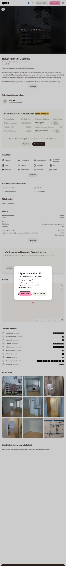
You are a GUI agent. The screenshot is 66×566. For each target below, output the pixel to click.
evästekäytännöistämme (25, 287)
